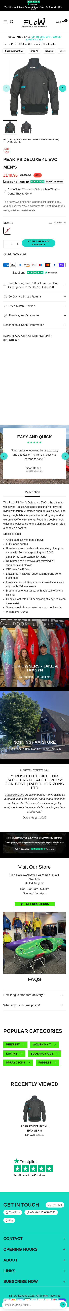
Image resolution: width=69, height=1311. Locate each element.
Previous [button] (6, 88)
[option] (34, 87)
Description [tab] (32, 492)
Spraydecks (15, 1062)
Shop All (34, 51)
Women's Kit (42, 1044)
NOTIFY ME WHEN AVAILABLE (39, 243)
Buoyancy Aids (42, 1053)
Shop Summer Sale (14, 51)
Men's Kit (13, 1044)
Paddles (44, 1062)
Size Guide (60, 222)
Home (5, 44)
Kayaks (49, 51)
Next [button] (62, 88)
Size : (8, 222)
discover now (34, 829)
